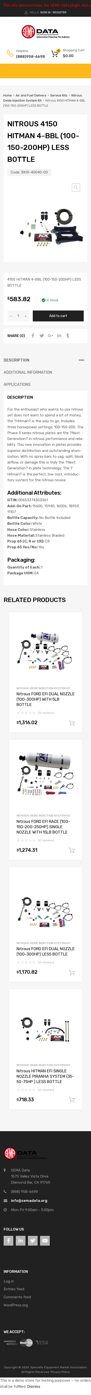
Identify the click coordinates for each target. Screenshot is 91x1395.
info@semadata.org (29, 1200)
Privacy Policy (60, 1372)
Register (59, 12)
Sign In (45, 12)
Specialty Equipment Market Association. (58, 1367)
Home (7, 95)
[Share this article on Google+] (50, 336)
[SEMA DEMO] (45, 37)
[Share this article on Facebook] (32, 336)
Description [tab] (16, 360)
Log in (9, 1281)
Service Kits (58, 95)
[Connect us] (8, 1241)
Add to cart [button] (72, 723)
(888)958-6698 (28, 56)
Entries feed (14, 1289)
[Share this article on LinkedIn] (58, 336)
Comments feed (17, 1297)
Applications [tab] (17, 384)
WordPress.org (16, 1305)
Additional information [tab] (28, 372)
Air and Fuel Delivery (31, 95)
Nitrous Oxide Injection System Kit (44, 688)
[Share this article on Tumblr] (67, 336)
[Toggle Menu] (85, 68)
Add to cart (58, 316)
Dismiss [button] (33, 1386)
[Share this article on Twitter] (41, 336)
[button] (76, 187)
